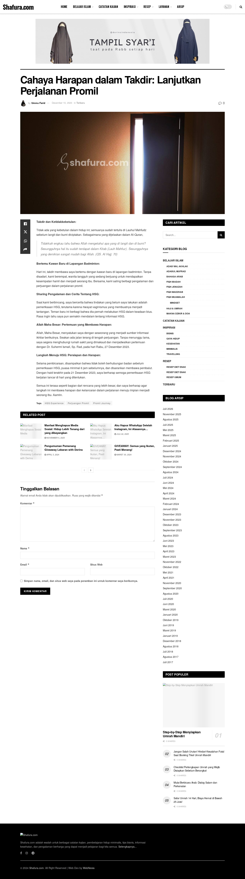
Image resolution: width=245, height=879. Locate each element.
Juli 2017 (168, 662)
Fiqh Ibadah (173, 281)
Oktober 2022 (170, 567)
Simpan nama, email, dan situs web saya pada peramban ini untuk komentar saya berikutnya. (81, 581)
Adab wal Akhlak (177, 266)
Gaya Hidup (173, 338)
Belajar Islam (82, 6)
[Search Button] (221, 234)
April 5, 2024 (52, 454)
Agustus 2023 (170, 535)
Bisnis (170, 333)
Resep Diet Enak (176, 372)
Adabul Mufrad (176, 271)
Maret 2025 (169, 435)
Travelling (173, 354)
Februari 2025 (171, 440)
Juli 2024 (168, 477)
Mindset (175, 302)
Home (64, 6)
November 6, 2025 (55, 437)
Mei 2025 (168, 430)
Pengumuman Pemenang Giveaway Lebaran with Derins (63, 448)
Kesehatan (173, 343)
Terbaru (80, 102)
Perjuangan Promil (78, 403)
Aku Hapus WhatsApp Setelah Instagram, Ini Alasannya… (133, 427)
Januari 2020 (170, 614)
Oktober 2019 (170, 620)
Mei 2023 (168, 546)
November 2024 (172, 456)
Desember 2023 (172, 514)
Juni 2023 (168, 540)
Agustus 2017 (170, 656)
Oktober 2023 (170, 525)
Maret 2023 (169, 556)
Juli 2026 (168, 409)
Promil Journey (101, 403)
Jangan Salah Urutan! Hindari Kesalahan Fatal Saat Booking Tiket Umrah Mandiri (199, 753)
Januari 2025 (170, 445)
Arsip (180, 6)
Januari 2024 (170, 509)
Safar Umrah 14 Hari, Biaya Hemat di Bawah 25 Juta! (198, 799)
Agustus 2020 (170, 593)
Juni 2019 (168, 625)
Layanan (164, 6)
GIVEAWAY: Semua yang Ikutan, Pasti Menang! (134, 448)
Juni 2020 (168, 604)
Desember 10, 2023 (62, 102)
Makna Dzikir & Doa (178, 313)
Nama (25, 548)
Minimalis (172, 348)
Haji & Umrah (174, 308)
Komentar (27, 503)
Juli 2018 (168, 651)
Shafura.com (18, 7)
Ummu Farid (38, 102)
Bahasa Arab (174, 276)
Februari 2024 (171, 504)
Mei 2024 (168, 488)
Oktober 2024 (170, 461)
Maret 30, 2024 (123, 454)
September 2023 (172, 530)
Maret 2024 (169, 498)
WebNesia (89, 868)
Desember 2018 (172, 641)
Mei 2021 (168, 572)
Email (24, 564)
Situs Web (96, 564)
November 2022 (172, 562)
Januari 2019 (170, 635)
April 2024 (168, 493)
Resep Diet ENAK (176, 367)
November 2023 (172, 519)
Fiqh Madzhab (174, 292)
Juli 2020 (168, 599)
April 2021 (168, 577)
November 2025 (172, 414)
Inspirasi (130, 6)
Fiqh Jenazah (174, 286)
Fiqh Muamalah (175, 297)
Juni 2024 (168, 482)
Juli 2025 (168, 424)
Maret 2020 (169, 609)
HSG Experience (54, 403)
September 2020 (172, 588)
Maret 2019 (169, 630)
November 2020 (172, 583)
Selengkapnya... (127, 846)
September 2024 (172, 467)
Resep (147, 6)
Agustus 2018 (170, 646)
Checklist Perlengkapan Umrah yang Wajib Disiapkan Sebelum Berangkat (197, 768)
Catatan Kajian (108, 6)
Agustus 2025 (170, 419)
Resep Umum (173, 377)
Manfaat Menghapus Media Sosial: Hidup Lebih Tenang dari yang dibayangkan (64, 429)
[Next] (90, 470)
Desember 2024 (172, 451)
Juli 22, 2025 (122, 433)
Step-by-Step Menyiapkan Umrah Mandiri (182, 734)
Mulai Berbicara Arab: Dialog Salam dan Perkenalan (195, 784)
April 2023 (168, 551)
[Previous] (84, 470)
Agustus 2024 (170, 472)
